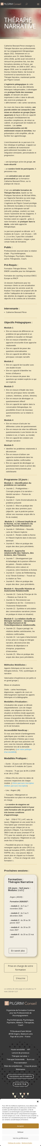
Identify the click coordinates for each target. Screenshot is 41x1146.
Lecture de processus (20, 1053)
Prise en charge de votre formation (20, 967)
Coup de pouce (30, 1066)
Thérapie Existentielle (15, 1060)
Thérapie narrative (19, 1056)
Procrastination (20, 1063)
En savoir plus (18, 950)
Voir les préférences (20, 1138)
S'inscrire (20, 978)
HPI (28, 1050)
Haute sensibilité (18, 1050)
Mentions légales (27, 1143)
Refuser (20, 1132)
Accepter (20, 1126)
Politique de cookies (14, 1143)
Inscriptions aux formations (20, 1076)
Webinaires (20, 1070)
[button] (38, 1101)
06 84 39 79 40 (20, 1084)
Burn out (30, 1060)
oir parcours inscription (17, 786)
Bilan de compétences (13, 1066)
